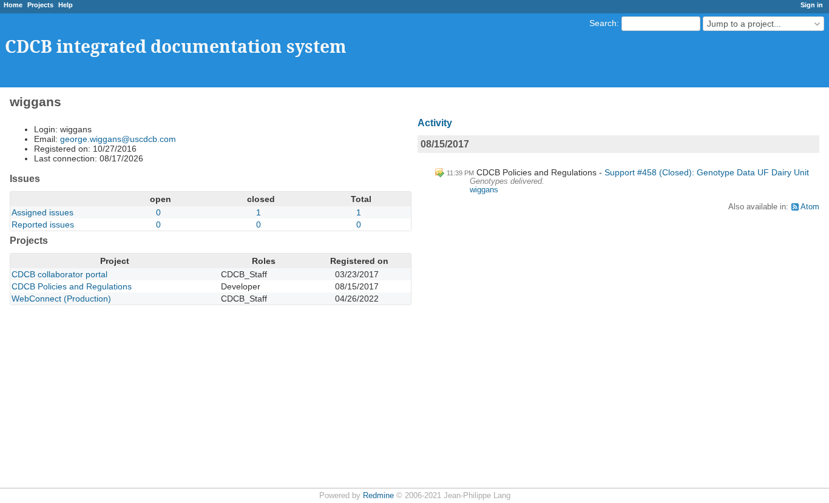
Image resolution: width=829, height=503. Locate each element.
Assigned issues (42, 212)
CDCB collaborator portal (59, 274)
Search (603, 23)
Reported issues (43, 224)
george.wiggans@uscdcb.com (118, 139)
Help (65, 4)
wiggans (484, 190)
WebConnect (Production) (61, 298)
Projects (40, 4)
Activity (435, 122)
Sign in (811, 4)
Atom (809, 207)
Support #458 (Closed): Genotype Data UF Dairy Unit (706, 172)
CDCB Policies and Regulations (72, 286)
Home (13, 4)
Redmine (378, 495)
